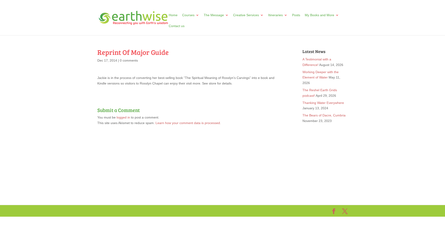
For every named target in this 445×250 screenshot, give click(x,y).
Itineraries (275, 15)
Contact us (176, 26)
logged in (123, 117)
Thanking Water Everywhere (323, 103)
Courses (188, 15)
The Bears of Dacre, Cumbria (324, 115)
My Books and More (319, 15)
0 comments (129, 60)
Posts (296, 15)
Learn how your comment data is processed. (188, 123)
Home (173, 15)
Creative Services (246, 15)
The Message (214, 15)
